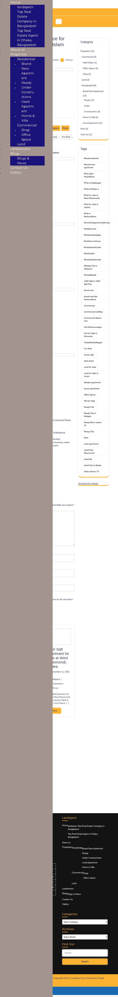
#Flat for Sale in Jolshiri (91, 205)
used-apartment (91, 444)
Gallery (65, 904)
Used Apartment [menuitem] (27, 106)
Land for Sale (90, 367)
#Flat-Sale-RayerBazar (89, 175)
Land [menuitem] (21, 144)
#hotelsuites (89, 253)
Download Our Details (88, 483)
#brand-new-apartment (90, 166)
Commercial (87, 57)
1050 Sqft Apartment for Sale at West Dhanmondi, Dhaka (58, 657)
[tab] (59, 21)
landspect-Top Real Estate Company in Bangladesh (86, 828)
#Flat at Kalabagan (92, 183)
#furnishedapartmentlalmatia (97, 222)
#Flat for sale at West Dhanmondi (92, 196)
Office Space (89, 68)
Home (65, 825)
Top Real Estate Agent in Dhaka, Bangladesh (83, 835)
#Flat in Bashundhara (90, 215)
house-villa (89, 355)
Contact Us (67, 899)
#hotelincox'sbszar (92, 241)
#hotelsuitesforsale (92, 259)
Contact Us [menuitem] (18, 168)
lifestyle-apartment (92, 382)
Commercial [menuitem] (27, 125)
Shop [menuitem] (25, 130)
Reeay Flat (89, 431)
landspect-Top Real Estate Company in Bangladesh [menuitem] (26, 16)
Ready (87, 100)
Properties (85, 51)
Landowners (68, 888)
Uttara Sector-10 (91, 471)
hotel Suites (88, 62)
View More (52, 710)
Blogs (64, 893)
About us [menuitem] (17, 50)
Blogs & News (74, 894)
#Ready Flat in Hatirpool (90, 267)
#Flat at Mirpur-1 (91, 189)
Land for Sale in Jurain (91, 374)
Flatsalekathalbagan (93, 342)
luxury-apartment (91, 388)
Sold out (84, 134)
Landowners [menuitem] (20, 149)
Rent (65, 128)
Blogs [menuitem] (14, 154)
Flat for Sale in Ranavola (90, 334)
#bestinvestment (91, 158)
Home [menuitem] (15, 2)
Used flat (88, 459)
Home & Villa (89, 117)
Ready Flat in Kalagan (90, 414)
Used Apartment (90, 123)
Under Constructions (92, 858)
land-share (89, 361)
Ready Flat (89, 407)
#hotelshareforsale (92, 247)
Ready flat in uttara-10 (93, 424)
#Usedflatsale (90, 275)
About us (66, 842)
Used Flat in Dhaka (92, 465)
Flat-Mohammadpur (93, 327)
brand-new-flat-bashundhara (91, 298)
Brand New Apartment (93, 91)
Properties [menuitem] (18, 54)
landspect (56, 679)
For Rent (66, 137)
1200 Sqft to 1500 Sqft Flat (92, 282)
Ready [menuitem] (26, 83)
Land (84, 80)
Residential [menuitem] (26, 59)
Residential (87, 85)
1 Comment (57, 683)
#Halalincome (90, 229)
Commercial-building (93, 312)
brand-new (89, 290)
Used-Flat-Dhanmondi (89, 451)
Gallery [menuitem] (15, 173)
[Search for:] (85, 952)
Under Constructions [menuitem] (27, 92)
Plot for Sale (89, 401)
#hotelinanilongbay (92, 235)
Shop (85, 74)
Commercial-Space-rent (93, 319)
